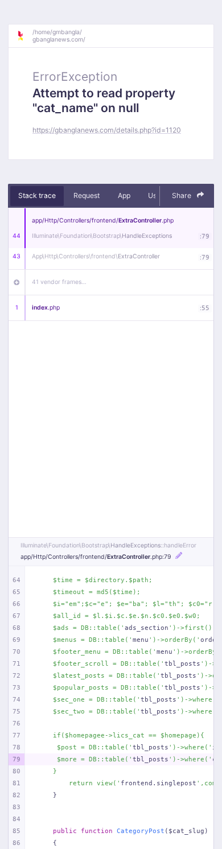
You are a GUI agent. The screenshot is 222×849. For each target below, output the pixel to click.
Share (182, 195)
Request (86, 195)
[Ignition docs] (24, 36)
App (124, 195)
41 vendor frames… (59, 282)
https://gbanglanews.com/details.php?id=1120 (106, 130)
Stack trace (37, 195)
